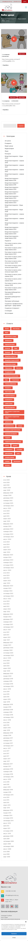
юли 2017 (6, 751)
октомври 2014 (8, 818)
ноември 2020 (7, 650)
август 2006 (7, 849)
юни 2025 (6, 513)
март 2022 (6, 611)
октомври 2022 (8, 593)
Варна (6, 332)
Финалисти (8, 387)
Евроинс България (10, 344)
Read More (5, 65)
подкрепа (7, 437)
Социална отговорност (12, 308)
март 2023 (6, 583)
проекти (15, 445)
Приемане (14, 933)
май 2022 (6, 606)
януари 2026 (7, 495)
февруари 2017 (8, 764)
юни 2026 (6, 482)
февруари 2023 (8, 585)
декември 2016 (8, 769)
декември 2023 (8, 560)
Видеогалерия (22, 97)
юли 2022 (6, 601)
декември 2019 (8, 678)
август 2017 (7, 748)
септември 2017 (8, 745)
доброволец (8, 422)
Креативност (17, 352)
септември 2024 (8, 536)
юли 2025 (6, 511)
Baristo (7, 328)
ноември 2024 (7, 531)
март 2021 (6, 640)
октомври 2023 (8, 565)
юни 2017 (6, 753)
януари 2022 (7, 616)
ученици (7, 461)
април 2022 (7, 609)
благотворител (9, 391)
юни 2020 (6, 663)
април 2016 (6, 787)
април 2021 (6, 637)
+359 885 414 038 (17, 1)
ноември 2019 (7, 681)
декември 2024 (8, 529)
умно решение (8, 453)
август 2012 (7, 823)
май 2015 (6, 802)
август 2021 (7, 629)
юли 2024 (6, 542)
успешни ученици (9, 457)
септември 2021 (8, 627)
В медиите (8, 143)
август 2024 (7, 539)
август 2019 (7, 689)
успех (18, 453)
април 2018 (6, 727)
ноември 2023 (7, 562)
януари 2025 (7, 526)
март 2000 (6, 856)
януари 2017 (7, 766)
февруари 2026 (8, 493)
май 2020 (6, 665)
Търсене (20, 125)
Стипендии (8, 310)
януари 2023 (7, 588)
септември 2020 (8, 655)
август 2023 (7, 570)
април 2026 (7, 487)
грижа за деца (8, 403)
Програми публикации (12, 301)
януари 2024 (7, 557)
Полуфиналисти (9, 372)
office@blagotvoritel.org (7, 1)
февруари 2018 (8, 733)
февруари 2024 (8, 554)
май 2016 (6, 784)
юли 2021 (6, 632)
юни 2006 (6, 854)
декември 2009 (8, 836)
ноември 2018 (7, 712)
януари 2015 (7, 813)
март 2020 (6, 671)
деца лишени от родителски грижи (12, 412)
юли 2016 (6, 782)
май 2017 (6, 756)
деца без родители (10, 407)
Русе (6, 379)
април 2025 (7, 518)
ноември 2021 (7, 622)
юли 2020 (6, 660)
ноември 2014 (7, 815)
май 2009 (6, 838)
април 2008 (7, 844)
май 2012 (6, 826)
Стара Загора (15, 379)
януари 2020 (7, 676)
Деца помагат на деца (10, 336)
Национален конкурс (10, 364)
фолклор (7, 465)
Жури (6, 151)
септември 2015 (8, 795)
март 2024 (6, 552)
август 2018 (7, 720)
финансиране (17, 461)
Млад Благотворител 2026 (12, 360)
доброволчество (9, 425)
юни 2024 (6, 544)
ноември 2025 (7, 500)
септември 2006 (8, 846)
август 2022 (7, 598)
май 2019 (6, 696)
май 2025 (6, 516)
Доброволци (8, 340)
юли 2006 (6, 851)
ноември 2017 (7, 740)
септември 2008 (8, 841)
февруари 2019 (8, 704)
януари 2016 (7, 792)
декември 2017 (8, 738)
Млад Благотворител (10, 356)
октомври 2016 (8, 774)
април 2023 (7, 580)
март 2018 (6, 730)
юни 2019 (6, 694)
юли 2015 (6, 797)
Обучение (18, 368)
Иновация (7, 352)
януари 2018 (7, 735)
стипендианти (8, 449)
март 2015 (6, 807)
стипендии (19, 449)
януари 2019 (7, 707)
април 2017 (6, 758)
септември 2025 (8, 505)
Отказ (14, 937)
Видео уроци (22, 53)
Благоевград (16, 328)
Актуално (8, 141)
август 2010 (7, 833)
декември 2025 (8, 498)
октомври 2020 (8, 653)
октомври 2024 (8, 534)
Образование (8, 368)
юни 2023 (6, 575)
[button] (26, 921)
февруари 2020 (8, 673)
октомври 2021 (8, 624)
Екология (7, 348)
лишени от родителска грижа (12, 429)
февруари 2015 (8, 810)
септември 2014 (8, 820)
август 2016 (7, 779)
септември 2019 (8, 686)
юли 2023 (6, 573)
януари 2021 (7, 645)
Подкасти (8, 240)
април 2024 (7, 549)
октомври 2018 (8, 715)
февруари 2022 (8, 614)
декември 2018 (8, 709)
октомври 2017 (8, 743)
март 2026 (6, 490)
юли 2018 (6, 722)
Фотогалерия (9, 313)
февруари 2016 (8, 789)
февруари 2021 (8, 642)
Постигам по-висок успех (11, 376)
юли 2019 (6, 691)
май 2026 (6, 485)
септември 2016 (8, 776)
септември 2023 (8, 567)
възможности (8, 399)
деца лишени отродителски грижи (12, 417)
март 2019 (6, 702)
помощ (7, 445)
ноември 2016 (7, 771)
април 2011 (6, 828)
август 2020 (7, 658)
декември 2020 (8, 647)
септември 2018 (8, 717)
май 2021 (6, 635)
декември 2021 (8, 619)
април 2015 (6, 805)
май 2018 (6, 725)
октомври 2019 (8, 684)
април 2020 (7, 668)
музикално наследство (11, 433)
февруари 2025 (8, 524)
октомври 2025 (8, 503)
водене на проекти (10, 395)
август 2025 (7, 508)
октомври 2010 (8, 831)
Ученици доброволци (10, 383)
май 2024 (6, 547)
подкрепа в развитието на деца (13, 441)
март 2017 (6, 761)
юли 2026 (6, 480)
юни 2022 (6, 604)
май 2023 (6, 578)
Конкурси (8, 153)
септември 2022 (8, 596)
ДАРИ (24, 1)
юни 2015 (6, 800)
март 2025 (6, 521)
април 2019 (6, 699)
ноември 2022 (7, 591)
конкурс (20, 425)
